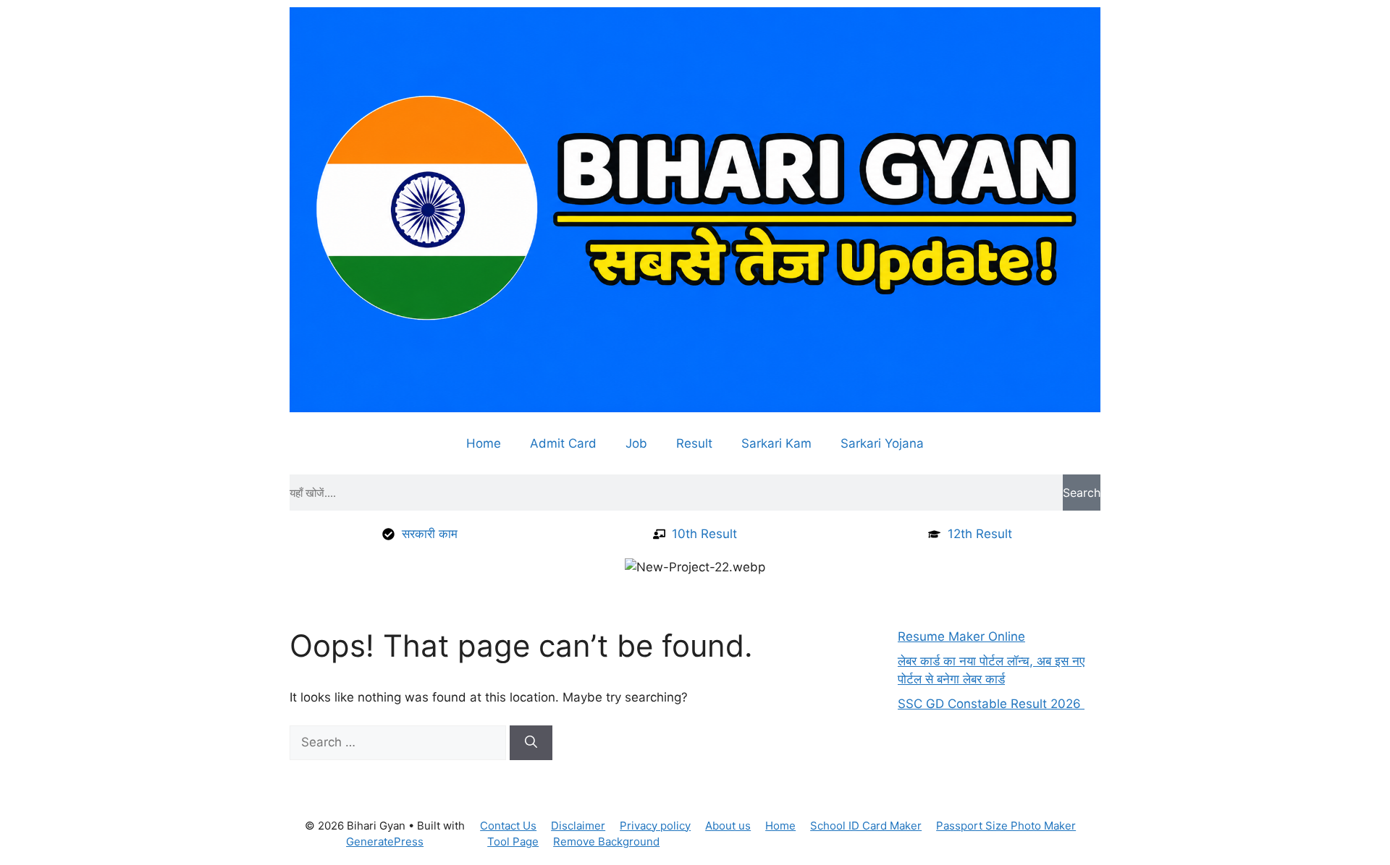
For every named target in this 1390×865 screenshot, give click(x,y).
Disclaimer (578, 825)
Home (483, 443)
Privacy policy (655, 825)
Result (694, 443)
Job (636, 443)
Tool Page (513, 841)
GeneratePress (385, 841)
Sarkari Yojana (882, 443)
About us (728, 825)
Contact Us (508, 825)
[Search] (531, 742)
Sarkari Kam (776, 443)
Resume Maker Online (961, 636)
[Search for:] (400, 742)
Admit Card (563, 443)
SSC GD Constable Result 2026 (991, 703)
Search (1081, 492)
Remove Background (606, 841)
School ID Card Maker (866, 825)
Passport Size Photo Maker (1006, 825)
